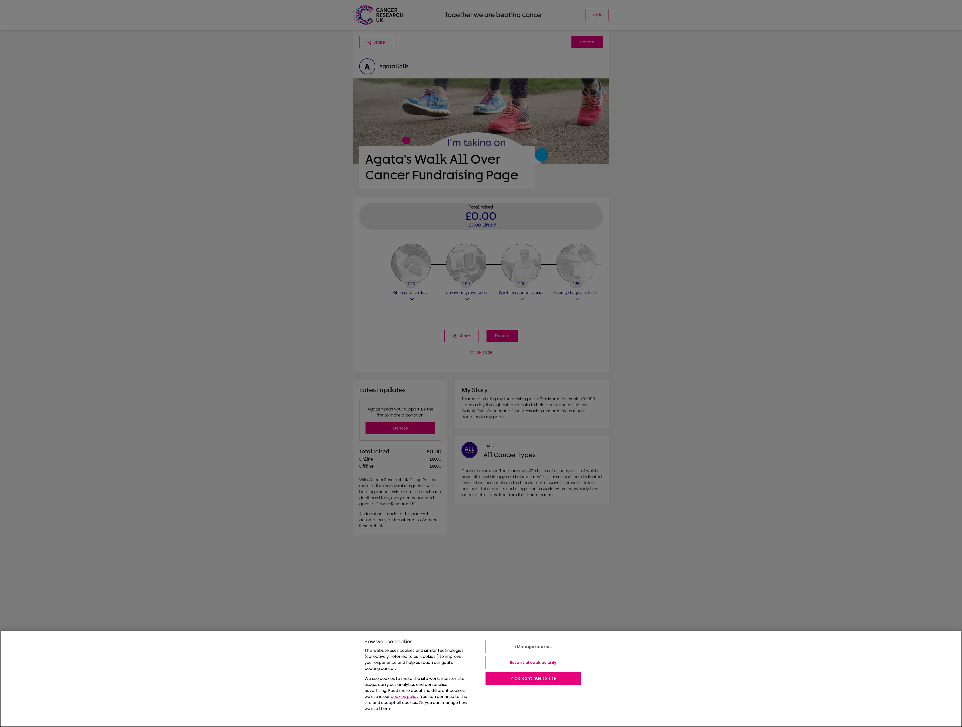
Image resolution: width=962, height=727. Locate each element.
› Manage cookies (533, 647)
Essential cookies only (533, 662)
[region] (481, 679)
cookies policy (405, 696)
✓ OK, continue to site (533, 678)
